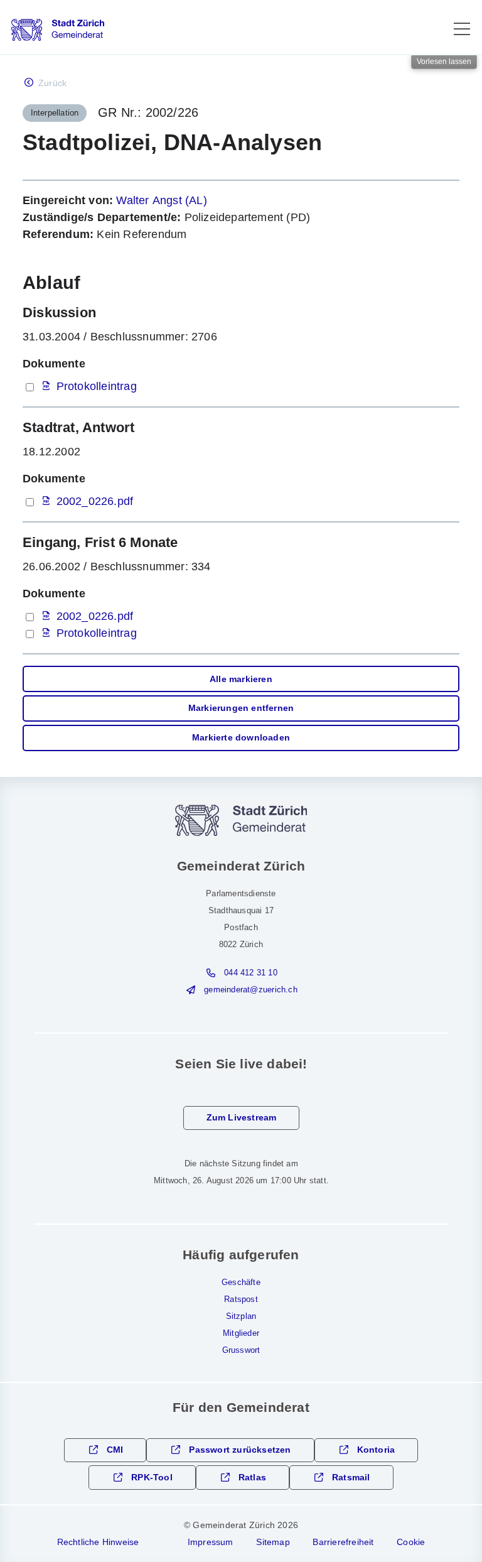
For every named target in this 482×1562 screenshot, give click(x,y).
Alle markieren (241, 679)
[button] (462, 29)
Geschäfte (241, 1282)
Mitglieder (241, 1333)
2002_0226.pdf (95, 501)
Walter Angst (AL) (161, 200)
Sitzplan (241, 1316)
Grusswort (241, 1350)
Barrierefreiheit (343, 1542)
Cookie (411, 1542)
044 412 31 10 (250, 972)
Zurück (52, 83)
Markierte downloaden (241, 737)
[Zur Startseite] (57, 30)
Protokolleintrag (96, 386)
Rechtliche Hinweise (98, 1542)
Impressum (210, 1542)
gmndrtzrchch (250, 989)
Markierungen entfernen (241, 708)
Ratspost (241, 1299)
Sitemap (272, 1542)
